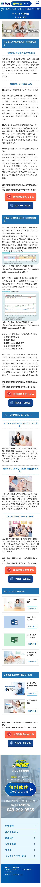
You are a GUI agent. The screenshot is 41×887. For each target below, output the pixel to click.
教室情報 (9, 826)
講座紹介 (9, 838)
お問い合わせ (26, 869)
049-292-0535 (20, 810)
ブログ (8, 849)
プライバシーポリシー (12, 869)
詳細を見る (32, 608)
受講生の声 (10, 843)
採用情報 (16, 867)
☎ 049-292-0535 (20, 17)
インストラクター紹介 (15, 856)
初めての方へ (11, 832)
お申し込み (21, 3)
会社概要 (8, 867)
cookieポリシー (10, 872)
